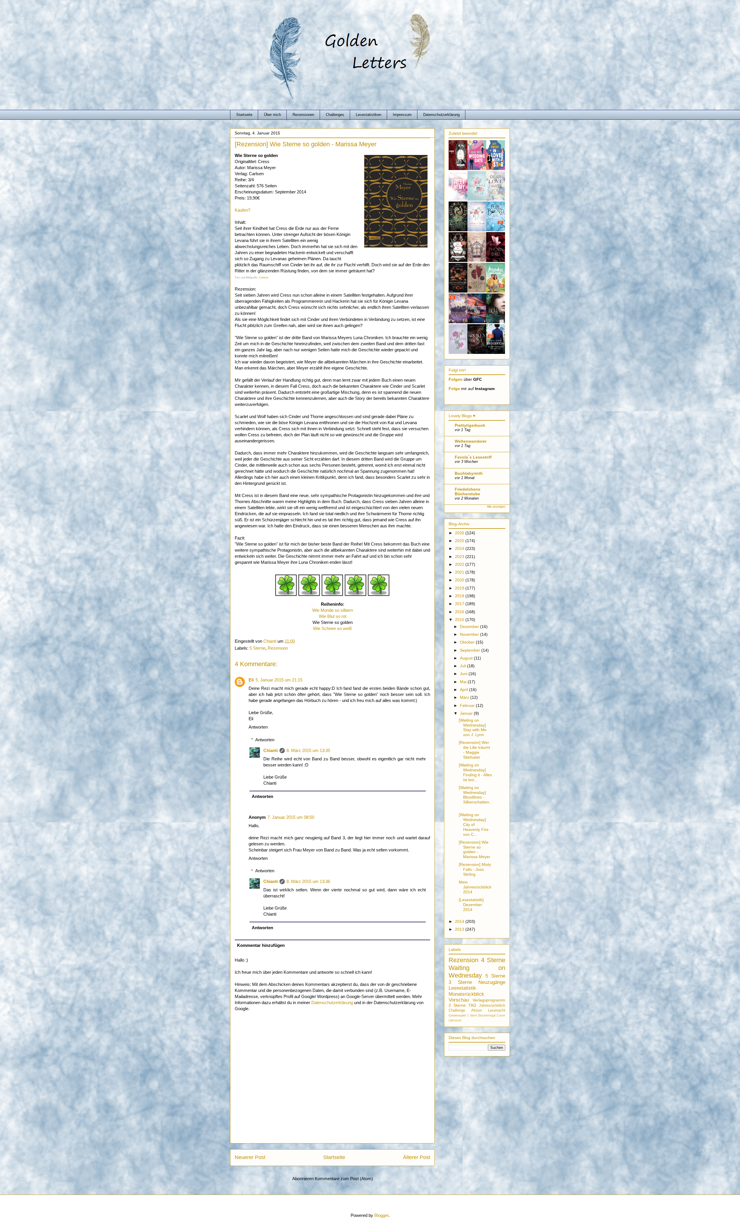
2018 (460, 596)
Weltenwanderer (470, 441)
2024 (460, 548)
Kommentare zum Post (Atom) (344, 1178)
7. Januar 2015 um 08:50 (290, 817)
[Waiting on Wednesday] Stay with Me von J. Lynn (472, 727)
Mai (464, 681)
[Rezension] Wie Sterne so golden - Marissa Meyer (474, 849)
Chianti (270, 750)
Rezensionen (303, 114)
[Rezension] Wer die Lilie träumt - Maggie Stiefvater (474, 749)
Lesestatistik (462, 988)
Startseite (244, 114)
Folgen (455, 379)
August (467, 658)
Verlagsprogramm (489, 1000)
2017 (460, 603)
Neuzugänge (491, 982)
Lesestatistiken (368, 114)
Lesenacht (496, 1010)
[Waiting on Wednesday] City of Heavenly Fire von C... (474, 824)
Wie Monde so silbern (332, 610)
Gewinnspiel (457, 1015)
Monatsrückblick (466, 994)
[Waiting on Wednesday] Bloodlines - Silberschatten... (475, 797)
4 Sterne (493, 960)
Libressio (455, 1020)
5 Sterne (257, 648)
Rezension (278, 648)
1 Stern (472, 1015)
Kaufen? (242, 210)
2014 (460, 921)
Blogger (381, 1215)
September (470, 650)
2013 (460, 929)
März (465, 697)
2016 (460, 611)
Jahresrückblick (492, 1006)
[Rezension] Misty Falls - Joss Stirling (475, 869)
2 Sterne (457, 1005)
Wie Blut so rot (332, 616)
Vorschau (459, 1000)
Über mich (272, 114)
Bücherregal (486, 1015)
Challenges (335, 114)
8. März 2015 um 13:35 (308, 750)
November (470, 634)
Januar (467, 713)
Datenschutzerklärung (441, 114)
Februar (468, 705)
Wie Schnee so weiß (332, 628)
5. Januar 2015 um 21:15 (279, 679)
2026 (460, 533)
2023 (460, 556)
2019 (460, 588)
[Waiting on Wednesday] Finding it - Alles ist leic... (475, 772)
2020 (460, 580)
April (464, 689)
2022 (460, 564)
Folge (454, 388)
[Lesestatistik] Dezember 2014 (471, 904)
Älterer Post (416, 1157)
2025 (460, 540)
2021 (460, 572)
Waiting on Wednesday (477, 971)
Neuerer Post (250, 1157)
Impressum (402, 114)
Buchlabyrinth (469, 473)
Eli (251, 679)
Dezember (470, 626)
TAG (472, 1005)
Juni (464, 673)
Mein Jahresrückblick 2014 (475, 887)
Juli (463, 666)
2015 (460, 619)
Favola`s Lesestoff (473, 457)
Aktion (476, 1010)
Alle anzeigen (496, 506)
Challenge (457, 1010)
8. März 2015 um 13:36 (308, 881)
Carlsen (263, 277)
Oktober (468, 642)
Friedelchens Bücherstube (467, 491)
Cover (501, 1015)
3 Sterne (460, 982)
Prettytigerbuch (470, 425)
